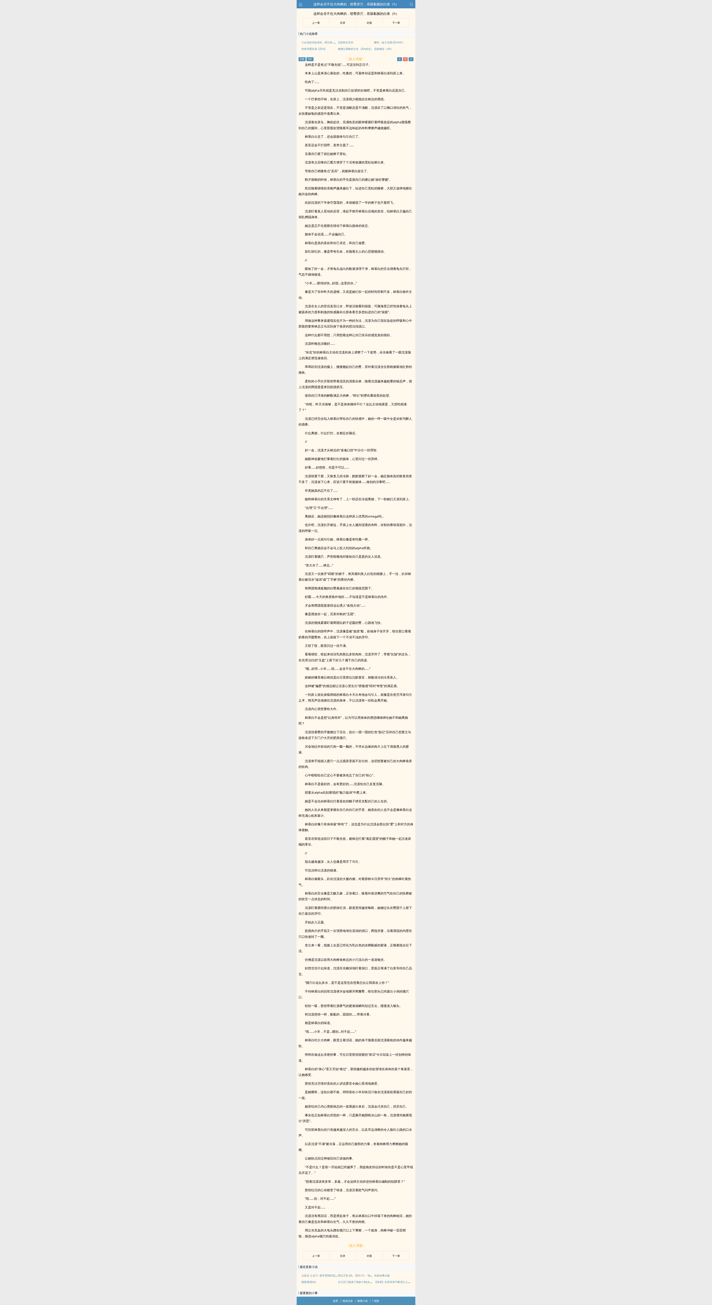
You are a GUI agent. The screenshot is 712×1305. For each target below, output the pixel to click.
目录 (342, 22)
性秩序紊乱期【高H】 (314, 49)
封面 (369, 22)
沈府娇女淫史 (345, 42)
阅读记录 (347, 1301)
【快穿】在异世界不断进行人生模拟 (395, 1282)
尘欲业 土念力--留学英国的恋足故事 (322, 1275)
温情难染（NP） (383, 49)
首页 (335, 1301)
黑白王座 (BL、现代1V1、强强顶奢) (358, 1275)
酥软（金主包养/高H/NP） (389, 42)
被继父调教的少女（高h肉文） (355, 49)
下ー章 (396, 22)
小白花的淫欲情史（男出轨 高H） (320, 42)
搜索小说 (362, 1301)
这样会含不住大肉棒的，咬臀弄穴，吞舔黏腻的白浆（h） (356, 4)
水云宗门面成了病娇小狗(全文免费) (358, 1282)
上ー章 (316, 22)
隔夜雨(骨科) (308, 1282)
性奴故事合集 (382, 1275)
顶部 (376, 1301)
